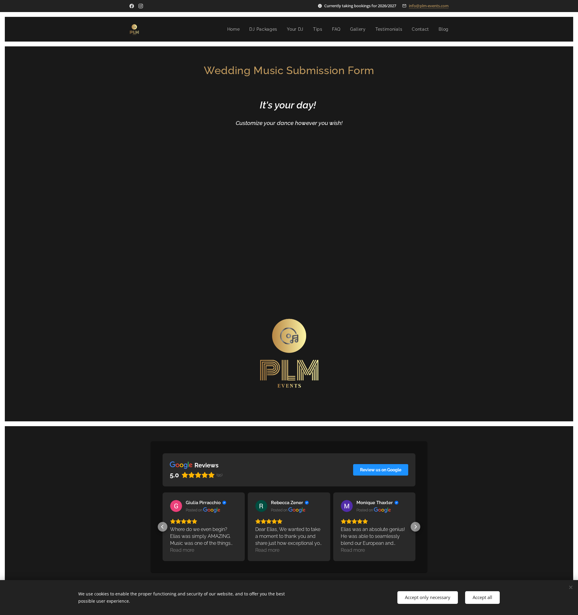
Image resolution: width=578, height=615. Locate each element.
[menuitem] (235, 29)
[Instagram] (140, 6)
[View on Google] (176, 506)
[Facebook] (131, 6)
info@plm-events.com (429, 5)
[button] (162, 527)
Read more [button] (182, 550)
